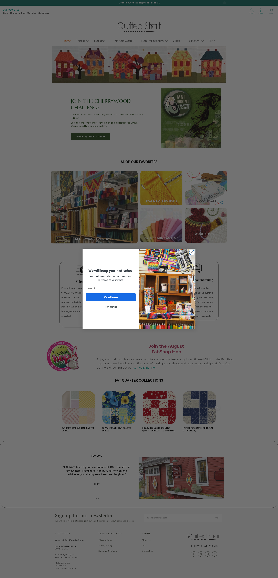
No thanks (111, 306)
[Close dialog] (191, 252)
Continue (111, 297)
